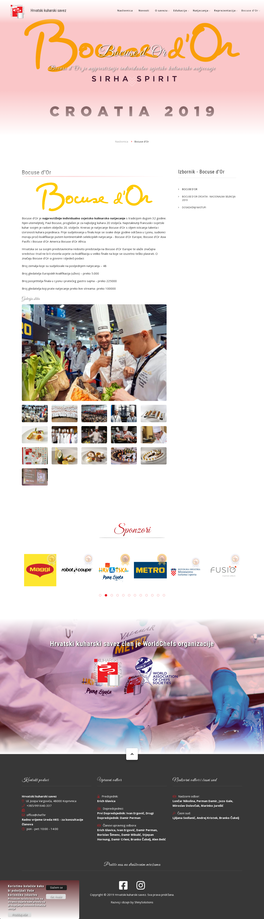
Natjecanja (200, 10)
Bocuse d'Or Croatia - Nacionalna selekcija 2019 (209, 198)
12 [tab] (164, 595)
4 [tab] (117, 595)
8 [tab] (141, 595)
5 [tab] (123, 595)
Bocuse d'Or (249, 10)
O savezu (161, 10)
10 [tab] (152, 595)
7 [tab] (135, 595)
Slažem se (56, 887)
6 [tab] (129, 595)
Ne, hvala (56, 896)
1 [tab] (100, 595)
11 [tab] (158, 595)
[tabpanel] (153, 565)
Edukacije (180, 10)
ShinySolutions (144, 902)
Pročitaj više (19, 914)
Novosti (144, 10)
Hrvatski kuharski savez (48, 10)
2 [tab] (106, 595)
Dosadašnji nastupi (194, 207)
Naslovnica (125, 10)
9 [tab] (146, 595)
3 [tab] (112, 595)
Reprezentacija (225, 10)
